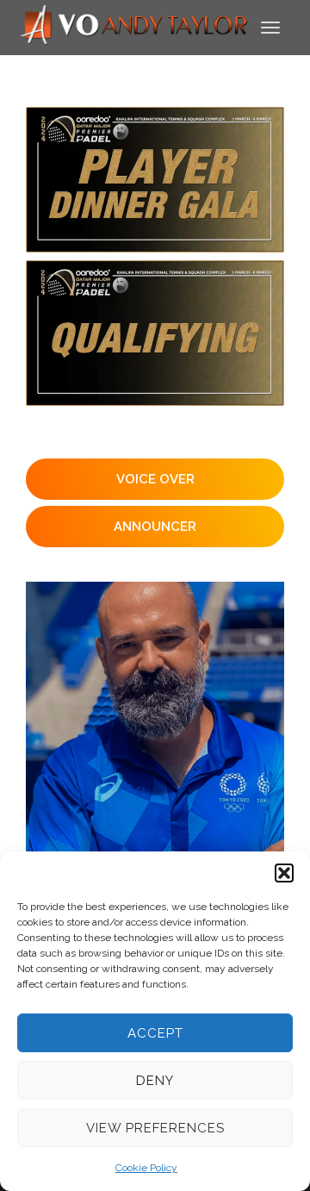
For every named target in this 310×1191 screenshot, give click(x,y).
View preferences (155, 1128)
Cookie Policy (146, 1168)
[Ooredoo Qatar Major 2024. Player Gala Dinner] (155, 180)
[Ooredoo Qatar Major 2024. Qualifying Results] (155, 333)
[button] (284, 873)
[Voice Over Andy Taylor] (134, 26)
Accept (155, 1033)
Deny (155, 1080)
